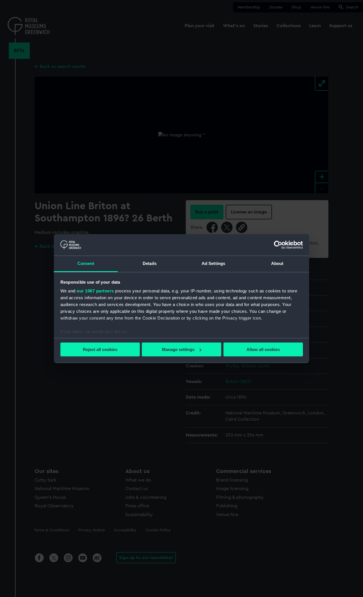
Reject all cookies (100, 349)
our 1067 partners (95, 290)
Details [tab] (150, 263)
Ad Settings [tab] (213, 263)
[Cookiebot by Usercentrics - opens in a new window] (278, 245)
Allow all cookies (263, 349)
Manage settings (178, 349)
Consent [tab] (85, 263)
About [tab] (277, 263)
